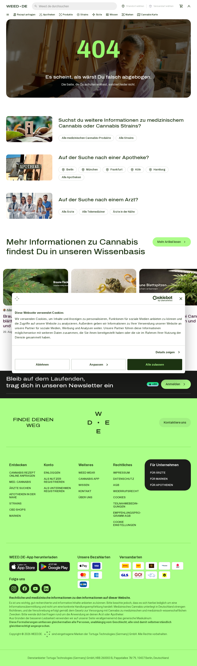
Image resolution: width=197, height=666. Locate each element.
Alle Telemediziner (93, 211)
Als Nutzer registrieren (54, 480)
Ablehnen (42, 364)
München (92, 169)
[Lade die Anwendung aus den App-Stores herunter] (23, 566)
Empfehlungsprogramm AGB (127, 514)
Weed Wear (86, 472)
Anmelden (173, 384)
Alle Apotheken (71, 177)
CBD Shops (17, 509)
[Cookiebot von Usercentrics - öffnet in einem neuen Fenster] (155, 299)
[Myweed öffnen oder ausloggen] (189, 6)
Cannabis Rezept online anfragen (22, 474)
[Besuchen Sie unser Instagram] (13, 588)
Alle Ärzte (68, 211)
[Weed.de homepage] (16, 6)
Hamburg (159, 169)
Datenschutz (123, 478)
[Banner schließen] (180, 298)
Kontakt (84, 491)
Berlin (69, 169)
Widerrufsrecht (126, 491)
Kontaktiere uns (175, 422)
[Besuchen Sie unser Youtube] (35, 588)
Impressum (121, 472)
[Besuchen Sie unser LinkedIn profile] (46, 588)
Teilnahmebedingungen (125, 505)
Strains (15, 503)
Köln (138, 169)
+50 (154, 384)
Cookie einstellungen (124, 524)
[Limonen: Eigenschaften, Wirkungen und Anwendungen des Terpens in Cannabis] (103, 287)
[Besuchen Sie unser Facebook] (24, 588)
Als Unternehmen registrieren (57, 490)
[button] (148, 6)
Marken (15, 515)
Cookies (119, 497)
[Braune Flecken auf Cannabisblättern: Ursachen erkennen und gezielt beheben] (35, 287)
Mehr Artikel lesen (169, 241)
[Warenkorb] (181, 6)
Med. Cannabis (20, 482)
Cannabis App (88, 478)
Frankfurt (116, 169)
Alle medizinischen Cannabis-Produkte (86, 138)
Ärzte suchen (20, 488)
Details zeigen (165, 352)
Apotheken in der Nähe (22, 496)
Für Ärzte (157, 472)
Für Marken (159, 478)
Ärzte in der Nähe (124, 211)
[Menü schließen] (8, 15)
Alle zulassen (155, 364)
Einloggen (52, 472)
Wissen (83, 485)
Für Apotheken (161, 485)
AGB (116, 485)
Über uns (85, 497)
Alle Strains (126, 138)
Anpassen (96, 364)
